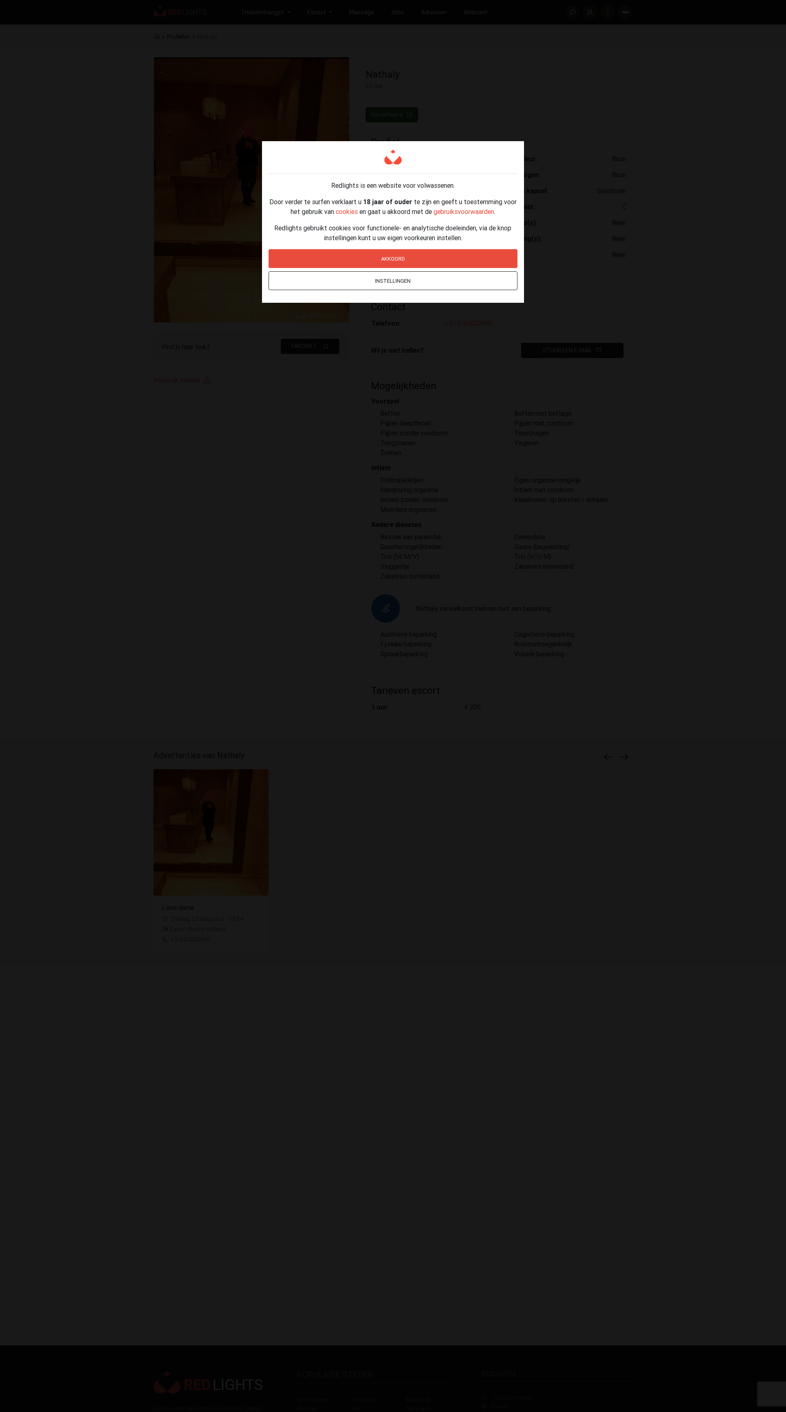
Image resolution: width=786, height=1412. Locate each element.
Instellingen (393, 280)
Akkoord (393, 258)
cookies (347, 211)
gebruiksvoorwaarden (464, 211)
